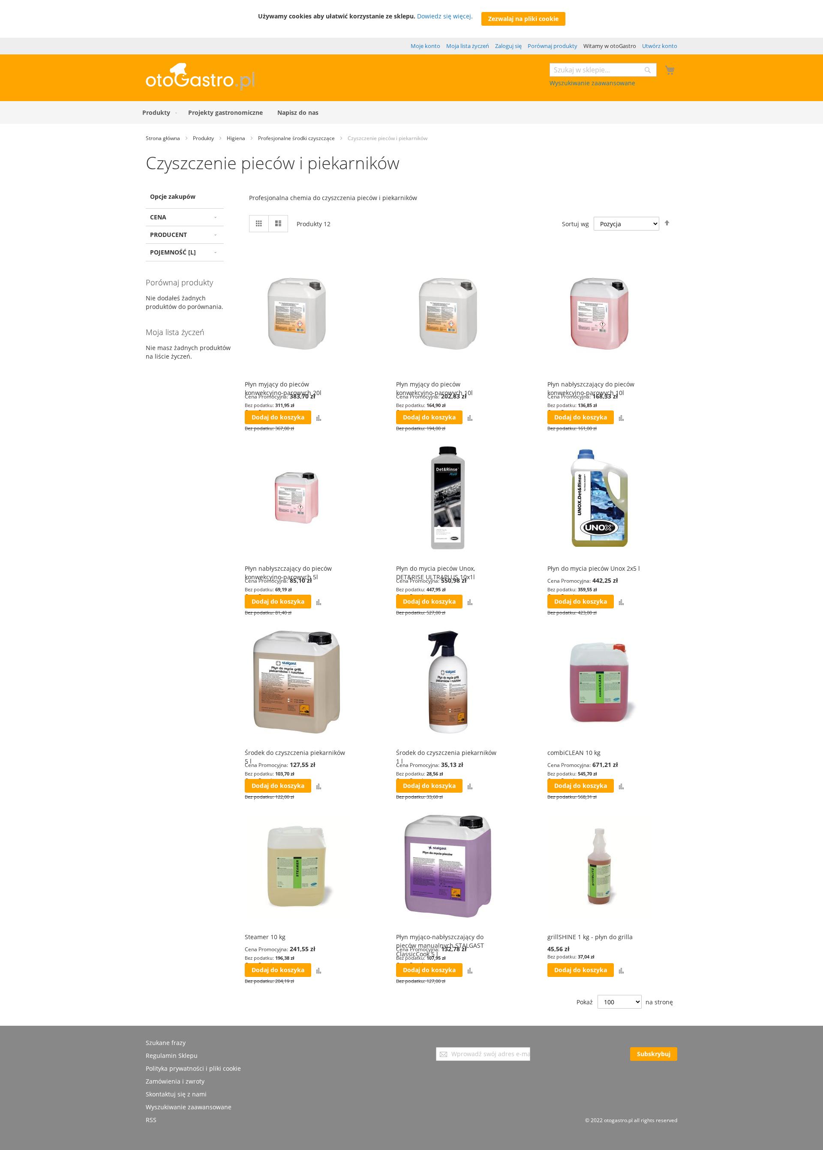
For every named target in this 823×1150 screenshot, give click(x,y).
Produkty (204, 138)
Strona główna (163, 138)
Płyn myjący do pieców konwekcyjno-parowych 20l (283, 388)
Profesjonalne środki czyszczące (297, 138)
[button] (318, 417)
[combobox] (603, 70)
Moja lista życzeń (467, 46)
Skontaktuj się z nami (176, 1094)
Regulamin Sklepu (172, 1055)
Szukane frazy (166, 1043)
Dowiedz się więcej (444, 16)
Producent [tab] (168, 235)
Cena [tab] (158, 217)
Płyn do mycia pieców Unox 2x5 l (593, 568)
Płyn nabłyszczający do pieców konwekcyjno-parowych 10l (590, 388)
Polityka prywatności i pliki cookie (193, 1068)
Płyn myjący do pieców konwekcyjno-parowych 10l (434, 388)
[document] (411, 19)
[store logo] (200, 88)
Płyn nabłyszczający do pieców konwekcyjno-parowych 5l (288, 572)
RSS (151, 1120)
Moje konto (425, 46)
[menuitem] (158, 112)
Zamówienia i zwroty (175, 1081)
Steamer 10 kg (265, 937)
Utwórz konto (659, 46)
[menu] (411, 112)
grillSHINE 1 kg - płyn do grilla (590, 937)
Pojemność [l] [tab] (173, 252)
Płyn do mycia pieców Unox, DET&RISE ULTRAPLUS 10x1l (435, 572)
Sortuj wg (575, 224)
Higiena (236, 138)
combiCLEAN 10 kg (574, 753)
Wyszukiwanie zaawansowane (592, 83)
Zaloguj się (508, 46)
